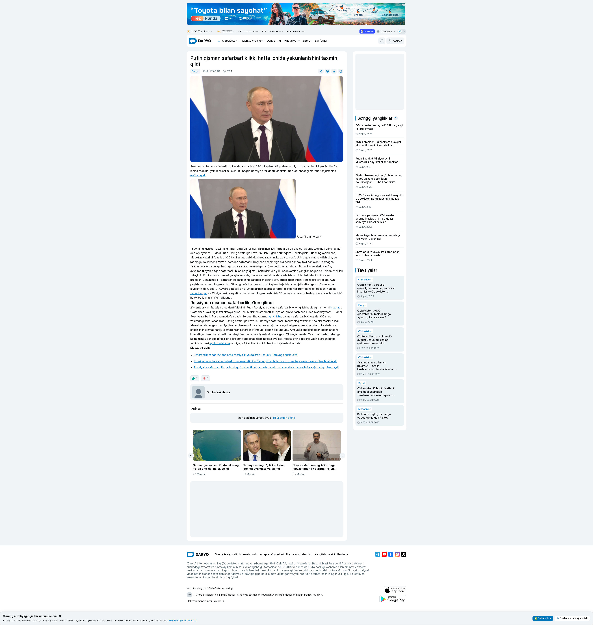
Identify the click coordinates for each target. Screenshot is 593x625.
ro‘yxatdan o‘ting (284, 417)
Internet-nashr (248, 554)
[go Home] (198, 554)
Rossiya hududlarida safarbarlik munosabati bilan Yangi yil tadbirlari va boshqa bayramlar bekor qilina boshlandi (265, 361)
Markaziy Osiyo (252, 40)
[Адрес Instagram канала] (397, 554)
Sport (306, 40)
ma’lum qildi (198, 175)
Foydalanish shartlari (299, 554)
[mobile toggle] (219, 41)
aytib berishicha (220, 343)
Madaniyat (290, 40)
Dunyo (271, 40)
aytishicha (274, 316)
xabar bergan (198, 293)
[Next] (342, 456)
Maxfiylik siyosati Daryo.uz (182, 620)
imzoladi (335, 307)
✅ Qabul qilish (543, 618)
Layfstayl (321, 40)
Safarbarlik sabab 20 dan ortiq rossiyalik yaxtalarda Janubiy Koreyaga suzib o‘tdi (246, 354)
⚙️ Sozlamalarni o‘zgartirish (572, 618)
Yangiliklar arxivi (325, 554)
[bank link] (225, 31)
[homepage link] (200, 41)
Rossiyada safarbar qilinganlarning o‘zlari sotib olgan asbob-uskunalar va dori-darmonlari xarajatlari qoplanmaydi (266, 367)
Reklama (342, 554)
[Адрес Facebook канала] (390, 554)
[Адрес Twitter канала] (403, 554)
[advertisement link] (367, 31)
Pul (279, 40)
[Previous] (191, 455)
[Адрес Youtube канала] (384, 554)
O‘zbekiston (229, 40)
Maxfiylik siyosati (226, 554)
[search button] (381, 40)
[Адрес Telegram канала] (377, 554)
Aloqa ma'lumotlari (272, 554)
